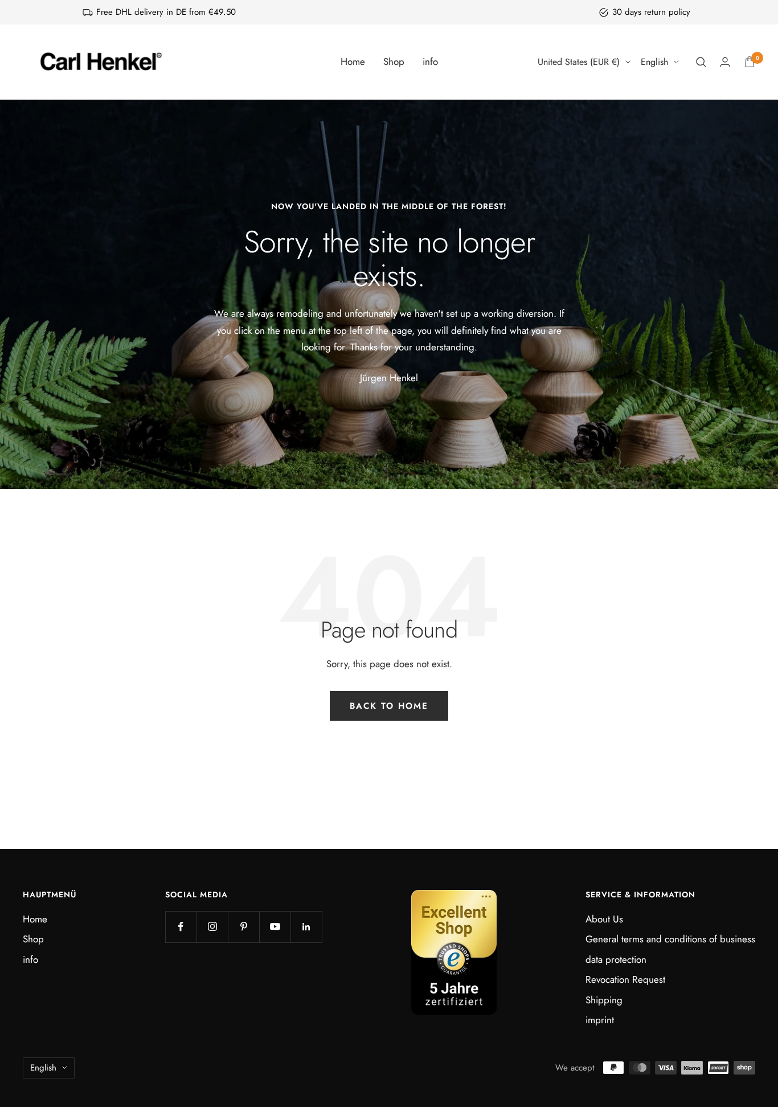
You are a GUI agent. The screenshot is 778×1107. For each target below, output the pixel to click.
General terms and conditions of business (670, 939)
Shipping (604, 1000)
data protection (615, 959)
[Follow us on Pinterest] (243, 926)
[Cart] (749, 61)
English (654, 61)
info (430, 61)
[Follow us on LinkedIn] (306, 926)
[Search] (701, 62)
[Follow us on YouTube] (274, 926)
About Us (604, 919)
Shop (393, 61)
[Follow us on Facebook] (180, 926)
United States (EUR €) (579, 61)
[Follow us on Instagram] (212, 926)
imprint (599, 1020)
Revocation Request (625, 979)
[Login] (725, 62)
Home (353, 61)
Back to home (389, 706)
